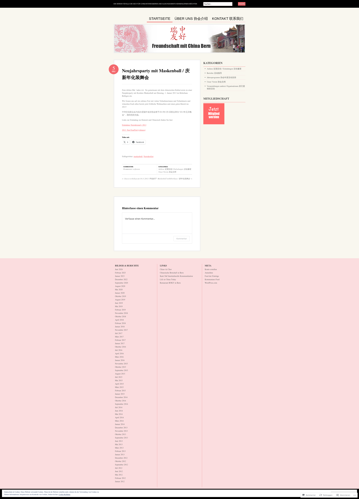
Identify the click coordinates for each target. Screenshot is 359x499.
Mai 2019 (119, 306)
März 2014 (119, 420)
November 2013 (121, 431)
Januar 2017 (120, 343)
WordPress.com (211, 282)
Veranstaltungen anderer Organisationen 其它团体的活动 (226, 87)
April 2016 (119, 353)
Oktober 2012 (120, 461)
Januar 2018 (120, 326)
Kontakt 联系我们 (227, 18)
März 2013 (119, 447)
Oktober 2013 (120, 434)
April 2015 (119, 383)
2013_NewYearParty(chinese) (134, 130)
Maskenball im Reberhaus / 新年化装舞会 (175, 178)
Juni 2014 (119, 410)
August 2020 (120, 286)
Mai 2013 (119, 444)
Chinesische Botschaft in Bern (172, 272)
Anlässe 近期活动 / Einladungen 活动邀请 (174, 169)
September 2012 (121, 464)
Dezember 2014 (121, 397)
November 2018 (121, 313)
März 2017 (119, 336)
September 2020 (121, 282)
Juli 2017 (118, 333)
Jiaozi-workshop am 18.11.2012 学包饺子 (139, 178)
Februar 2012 (120, 478)
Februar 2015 (120, 390)
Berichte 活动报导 (214, 73)
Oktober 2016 (120, 346)
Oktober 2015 (120, 367)
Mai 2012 (119, 474)
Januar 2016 (120, 360)
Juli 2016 (118, 350)
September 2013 (121, 437)
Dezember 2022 (121, 279)
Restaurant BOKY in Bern (170, 282)
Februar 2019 (120, 309)
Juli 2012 (118, 468)
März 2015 (119, 387)
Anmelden (209, 272)
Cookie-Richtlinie (64, 494)
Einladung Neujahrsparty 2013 (134, 125)
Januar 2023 (120, 276)
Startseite (159, 18)
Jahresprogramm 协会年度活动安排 (221, 77)
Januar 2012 (120, 481)
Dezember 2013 (121, 427)
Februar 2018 (120, 323)
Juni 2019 (119, 303)
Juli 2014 (118, 407)
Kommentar (181, 238)
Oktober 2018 (120, 316)
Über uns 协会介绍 (191, 18)
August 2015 (120, 373)
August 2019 (120, 299)
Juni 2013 (119, 441)
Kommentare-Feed (212, 279)
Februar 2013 (120, 451)
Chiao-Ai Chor (166, 269)
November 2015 (121, 363)
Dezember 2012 (121, 457)
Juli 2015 (118, 377)
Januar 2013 (120, 454)
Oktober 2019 (120, 296)
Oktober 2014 (120, 400)
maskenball (138, 156)
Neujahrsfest (148, 156)
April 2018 (119, 319)
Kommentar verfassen (131, 169)
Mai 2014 (119, 414)
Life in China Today (168, 279)
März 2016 (119, 356)
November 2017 (121, 330)
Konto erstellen (211, 269)
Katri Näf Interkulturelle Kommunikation (176, 276)
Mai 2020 (119, 289)
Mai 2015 (119, 380)
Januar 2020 (120, 293)
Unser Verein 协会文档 (167, 172)
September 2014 (121, 404)
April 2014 (119, 417)
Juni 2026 (119, 269)
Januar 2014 (120, 424)
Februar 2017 (120, 340)
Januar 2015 (120, 394)
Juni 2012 (119, 471)
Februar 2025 (120, 272)
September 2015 (121, 370)
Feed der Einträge (212, 276)
